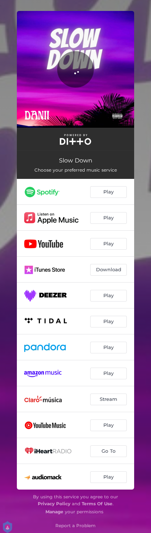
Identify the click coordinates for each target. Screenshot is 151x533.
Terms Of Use (97, 503)
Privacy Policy (54, 503)
